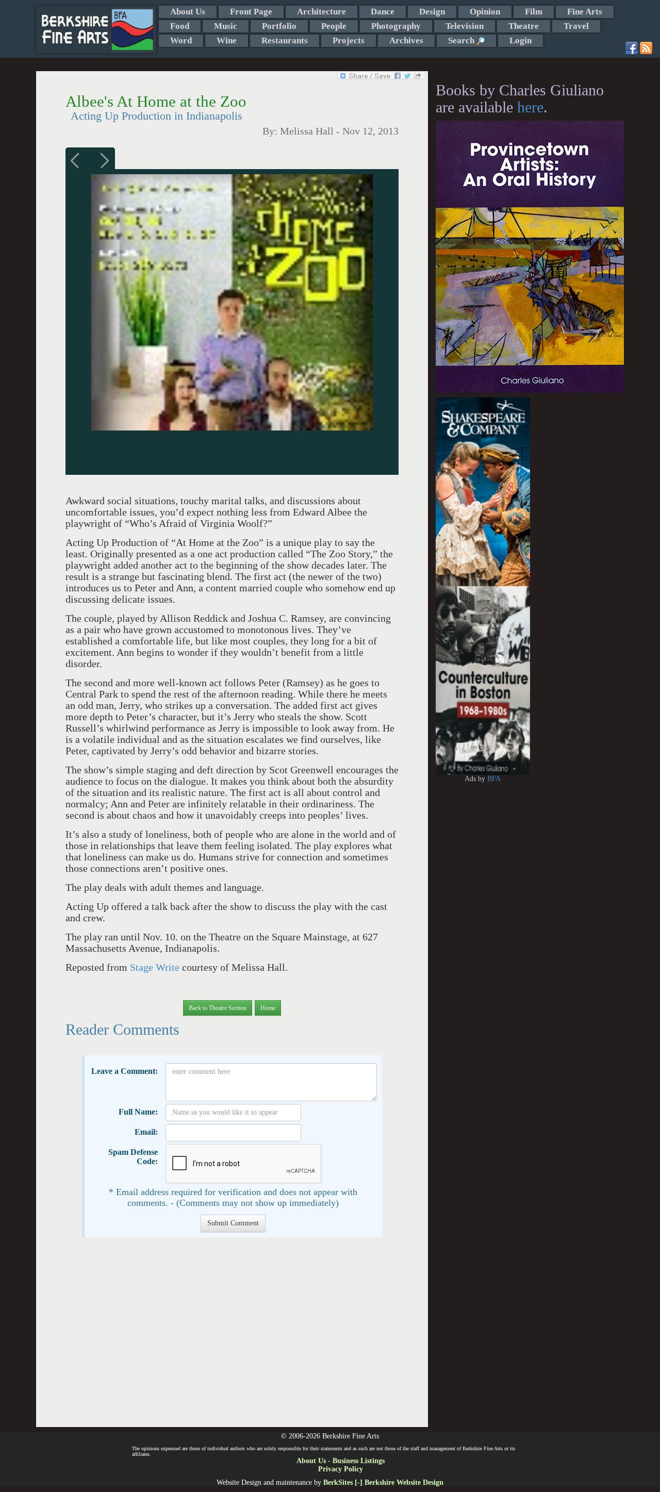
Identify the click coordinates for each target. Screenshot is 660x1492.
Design (432, 11)
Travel (576, 26)
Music (225, 26)
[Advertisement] (232, 1337)
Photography (396, 26)
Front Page (251, 11)
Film (533, 11)
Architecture (321, 11)
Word (181, 40)
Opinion (485, 11)
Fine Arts (584, 11)
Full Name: (138, 1111)
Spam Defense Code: (133, 1157)
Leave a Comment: (124, 1071)
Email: (146, 1132)
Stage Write (156, 967)
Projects (349, 40)
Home (267, 1008)
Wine (227, 40)
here (530, 106)
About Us (187, 11)
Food (179, 26)
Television (465, 26)
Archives (406, 40)
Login (520, 40)
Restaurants (284, 40)
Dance (382, 11)
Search (462, 40)
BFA (494, 779)
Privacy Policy (340, 1469)
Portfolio (279, 26)
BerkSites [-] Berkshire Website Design (383, 1482)
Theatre (523, 26)
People (333, 26)
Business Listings (359, 1461)
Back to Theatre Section (217, 1008)
